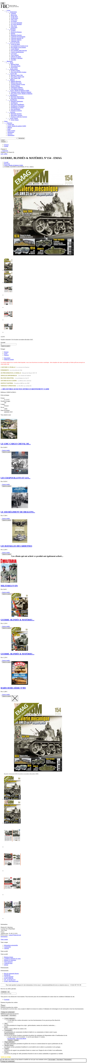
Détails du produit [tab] (9, 359)
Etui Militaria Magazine (17, 89)
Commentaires (8, 1030)
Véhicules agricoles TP (17, 38)
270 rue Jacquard (8, 976)
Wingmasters (10, 135)
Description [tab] (7, 358)
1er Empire (14, 21)
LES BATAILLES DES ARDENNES (16, 546)
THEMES (11, 29)
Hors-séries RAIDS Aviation (18, 72)
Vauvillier (13, 59)
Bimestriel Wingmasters (17, 96)
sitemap (6, 964)
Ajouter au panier (5, 346)
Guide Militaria (15, 49)
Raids (10, 63)
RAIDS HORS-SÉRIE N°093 (13, 688)
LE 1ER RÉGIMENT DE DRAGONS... (18, 512)
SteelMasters (12, 100)
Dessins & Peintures (16, 32)
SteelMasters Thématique (17, 106)
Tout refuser (13, 1015)
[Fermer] (1, 1004)
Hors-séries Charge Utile (17, 76)
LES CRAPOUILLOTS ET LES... (15, 478)
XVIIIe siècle (14, 18)
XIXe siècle (14, 19)
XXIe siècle (14, 27)
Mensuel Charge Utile (17, 75)
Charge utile (12, 73)
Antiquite (13, 13)
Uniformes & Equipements (18, 36)
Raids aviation (12, 69)
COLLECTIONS (13, 42)
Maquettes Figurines (16, 35)
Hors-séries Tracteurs (16, 115)
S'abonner (8, 123)
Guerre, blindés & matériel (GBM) (16, 126)
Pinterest (6, 355)
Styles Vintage (12, 118)
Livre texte (14, 53)
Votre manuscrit (8, 961)
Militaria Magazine (16, 81)
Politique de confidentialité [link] (7, 1012)
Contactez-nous (8, 963)
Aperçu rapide (5, 450)
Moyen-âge (14, 15)
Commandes (7, 947)
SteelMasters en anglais (17, 107)
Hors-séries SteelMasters (17, 104)
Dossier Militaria (15, 86)
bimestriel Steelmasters (17, 101)
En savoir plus (11, 1038)
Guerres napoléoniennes (17, 52)
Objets (6, 121)
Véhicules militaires (16, 39)
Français (6, 144)
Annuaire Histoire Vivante (18, 84)
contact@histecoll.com (15, 935)
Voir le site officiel (21, 1038)
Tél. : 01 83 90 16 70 (9, 979)
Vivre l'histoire (15, 55)
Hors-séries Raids (15, 66)
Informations (4, 936)
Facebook (6, 999)
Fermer (3, 1005)
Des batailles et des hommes (18, 47)
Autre (6, 1027)
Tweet (5, 353)
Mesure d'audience (9, 1033)
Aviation (13, 30)
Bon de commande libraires (11, 973)
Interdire (16, 1040)
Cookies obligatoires (10, 1018)
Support (7, 1048)
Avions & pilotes (15, 44)
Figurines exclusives (16, 110)
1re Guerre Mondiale (16, 22)
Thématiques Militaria (17, 87)
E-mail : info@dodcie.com (11, 981)
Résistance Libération (16, 58)
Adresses (6, 948)
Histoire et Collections (10, 960)
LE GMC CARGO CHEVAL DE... (16, 444)
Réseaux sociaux (9, 1045)
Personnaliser (67, 1059)
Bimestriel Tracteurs (16, 113)
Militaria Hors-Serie (16, 83)
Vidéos (6, 1052)
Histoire (13, 33)
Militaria (11, 79)
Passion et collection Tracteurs (19, 116)
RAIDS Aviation (15, 70)
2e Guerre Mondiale (16, 24)
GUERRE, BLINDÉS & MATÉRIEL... (17, 620)
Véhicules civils (15, 41)
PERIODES (12, 12)
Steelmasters (10, 132)
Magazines (8, 61)
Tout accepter (4, 1015)
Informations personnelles (11, 945)
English (6, 146)
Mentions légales (8, 957)
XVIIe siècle (14, 16)
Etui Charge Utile (15, 78)
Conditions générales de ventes (12, 958)
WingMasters (12, 95)
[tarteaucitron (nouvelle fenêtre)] (6, 1058)
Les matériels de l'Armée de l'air (19, 46)
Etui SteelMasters (15, 109)
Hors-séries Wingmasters (17, 98)
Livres (7, 10)
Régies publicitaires (9, 1042)
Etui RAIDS (14, 67)
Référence (3, 392)
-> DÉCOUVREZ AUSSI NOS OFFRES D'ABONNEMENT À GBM (25, 389)
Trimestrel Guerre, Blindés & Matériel (21, 92)
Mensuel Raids (15, 64)
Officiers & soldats (16, 56)
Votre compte (4, 939)
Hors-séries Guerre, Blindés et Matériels (21, 93)
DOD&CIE (7, 975)
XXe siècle (14, 26)
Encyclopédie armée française (19, 50)
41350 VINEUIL (8, 978)
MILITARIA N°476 (9, 586)
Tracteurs (11, 112)
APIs (6, 1023)
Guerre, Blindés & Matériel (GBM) (18, 90)
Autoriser (10, 1022)
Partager (6, 352)
